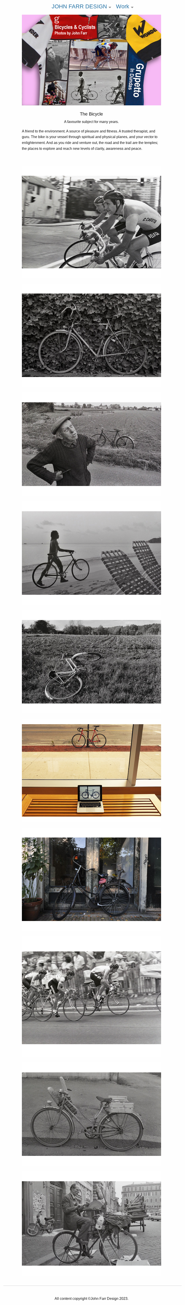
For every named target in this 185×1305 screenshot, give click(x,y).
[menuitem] (80, 7)
